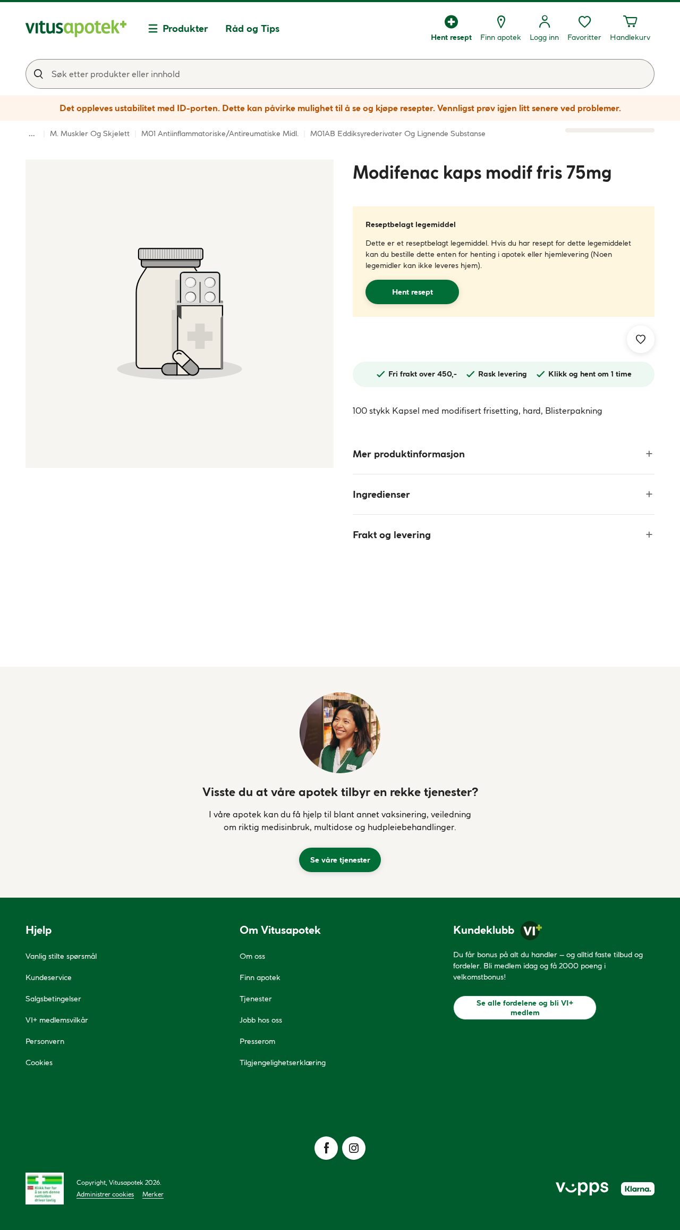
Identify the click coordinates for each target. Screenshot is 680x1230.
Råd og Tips (252, 28)
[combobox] (340, 74)
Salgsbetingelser (53, 998)
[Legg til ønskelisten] (640, 339)
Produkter (185, 28)
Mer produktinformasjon (409, 454)
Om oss (252, 956)
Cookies (39, 1062)
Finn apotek (260, 977)
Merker (153, 1194)
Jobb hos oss (261, 1020)
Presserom (257, 1041)
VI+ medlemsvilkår (57, 1020)
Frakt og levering (392, 535)
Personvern (45, 1041)
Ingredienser (381, 494)
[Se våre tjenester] (340, 732)
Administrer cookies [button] (105, 1194)
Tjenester (256, 998)
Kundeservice (49, 977)
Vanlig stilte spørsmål (61, 956)
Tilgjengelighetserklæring (283, 1062)
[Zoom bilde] (180, 314)
